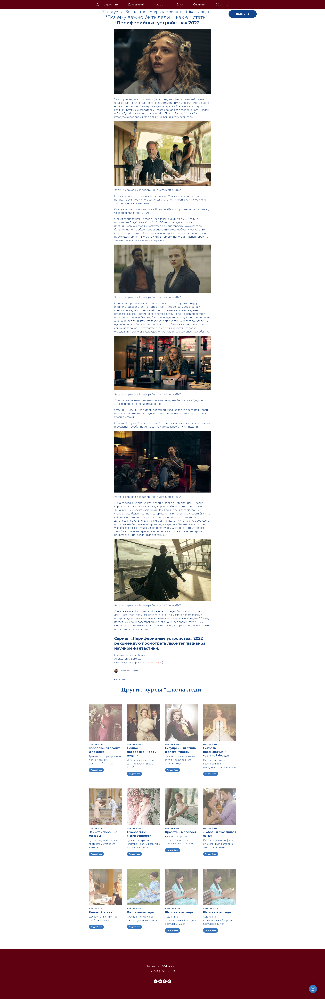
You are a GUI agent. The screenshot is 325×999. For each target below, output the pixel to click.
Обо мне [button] (222, 4)
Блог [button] (180, 4)
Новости (160, 4)
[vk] (160, 981)
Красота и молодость (181, 832)
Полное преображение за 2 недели (142, 751)
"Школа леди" (153, 662)
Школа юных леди (179, 912)
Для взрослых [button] (107, 4)
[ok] (165, 981)
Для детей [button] (136, 4)
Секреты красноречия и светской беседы (216, 751)
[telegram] (156, 981)
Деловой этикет (101, 912)
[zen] (169, 981)
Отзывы (199, 4)
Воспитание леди (140, 912)
